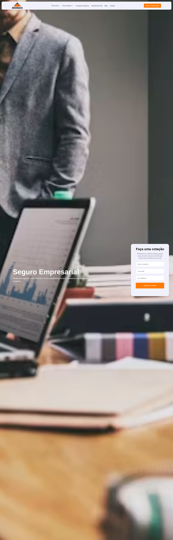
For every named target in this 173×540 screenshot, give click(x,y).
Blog (106, 6)
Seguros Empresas (25, 261)
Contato (112, 6)
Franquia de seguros (82, 6)
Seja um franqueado (152, 6)
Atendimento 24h (97, 6)
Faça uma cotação (150, 285)
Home (15, 261)
